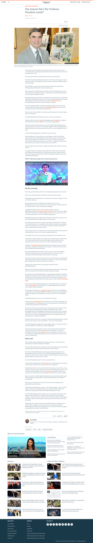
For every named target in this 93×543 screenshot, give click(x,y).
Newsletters (29, 528)
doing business (37, 301)
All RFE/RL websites (86, 2)
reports (41, 120)
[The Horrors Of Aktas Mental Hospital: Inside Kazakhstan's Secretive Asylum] (14, 494)
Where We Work (11, 526)
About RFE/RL (11, 523)
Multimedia (29, 531)
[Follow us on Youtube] (47, 524)
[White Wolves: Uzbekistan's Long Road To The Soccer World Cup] (54, 503)
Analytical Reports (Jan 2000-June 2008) (36, 538)
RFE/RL (29, 165)
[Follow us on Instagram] (54, 524)
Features (29, 526)
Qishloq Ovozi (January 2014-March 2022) (36, 533)
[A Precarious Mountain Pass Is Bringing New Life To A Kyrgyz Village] (54, 494)
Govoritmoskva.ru (54, 100)
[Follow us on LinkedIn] (65, 524)
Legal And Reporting (12, 533)
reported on (44, 332)
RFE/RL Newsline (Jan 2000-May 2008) (35, 535)
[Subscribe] (71, 524)
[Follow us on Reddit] (50, 524)
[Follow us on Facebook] (62, 524)
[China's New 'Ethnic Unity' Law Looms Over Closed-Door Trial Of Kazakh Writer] (14, 512)
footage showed (35, 245)
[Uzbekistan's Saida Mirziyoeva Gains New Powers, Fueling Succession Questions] (27, 447)
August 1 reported (46, 290)
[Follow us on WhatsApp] (69, 524)
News (28, 523)
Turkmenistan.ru (33, 285)
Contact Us (10, 538)
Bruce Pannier (29, 15)
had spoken (57, 120)
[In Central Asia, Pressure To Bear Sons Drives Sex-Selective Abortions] (54, 512)
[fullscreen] (66, 184)
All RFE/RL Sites (11, 535)
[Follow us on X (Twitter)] (60, 524)
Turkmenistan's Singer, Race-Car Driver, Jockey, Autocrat (40, 163)
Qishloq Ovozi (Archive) (31, 6)
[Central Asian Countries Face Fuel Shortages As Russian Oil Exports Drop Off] (54, 476)
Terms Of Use (10, 528)
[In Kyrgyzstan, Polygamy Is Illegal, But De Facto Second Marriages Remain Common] (54, 485)
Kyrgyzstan (54, 107)
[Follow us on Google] (56, 524)
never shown (49, 371)
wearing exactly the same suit (45, 211)
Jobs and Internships (12, 531)
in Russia (47, 107)
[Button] (66, 22)
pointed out (47, 363)
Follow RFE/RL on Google (75, 2)
